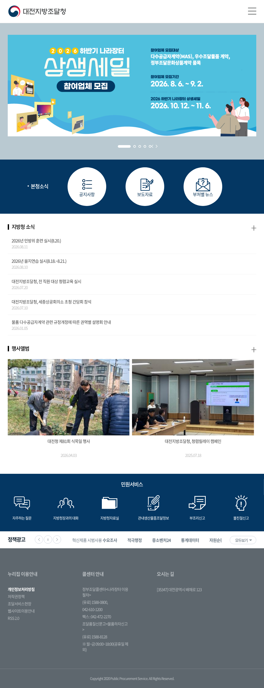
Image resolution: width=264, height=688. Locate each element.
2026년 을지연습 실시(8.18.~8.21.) (39, 261)
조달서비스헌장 (19, 604)
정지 (48, 539)
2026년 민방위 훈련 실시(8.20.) (36, 240)
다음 (57, 539)
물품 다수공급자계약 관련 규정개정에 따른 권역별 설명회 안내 (61, 322)
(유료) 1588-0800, (95, 602)
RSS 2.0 (13, 618)
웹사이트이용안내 (21, 611)
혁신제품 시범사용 (94, 540)
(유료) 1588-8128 (94, 637)
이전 (39, 539)
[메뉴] (252, 11)
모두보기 (241, 540)
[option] (94, 540)
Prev (152, 146)
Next (157, 146)
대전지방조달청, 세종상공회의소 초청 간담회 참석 (51, 302)
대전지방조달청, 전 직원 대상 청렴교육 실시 (46, 281)
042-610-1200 (92, 609)
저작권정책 (16, 596)
